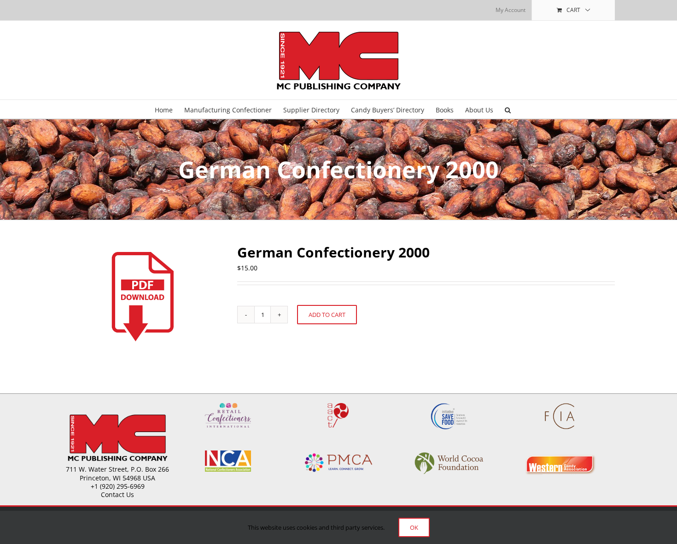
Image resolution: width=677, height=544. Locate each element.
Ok (414, 527)
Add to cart (327, 314)
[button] (508, 109)
